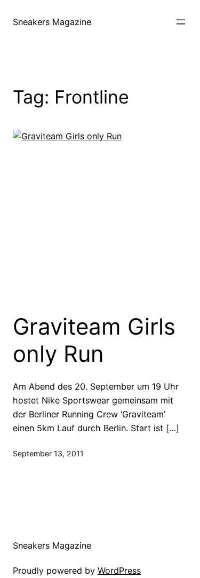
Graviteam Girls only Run (94, 340)
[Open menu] (180, 21)
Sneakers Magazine (52, 22)
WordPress (119, 570)
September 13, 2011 (48, 453)
